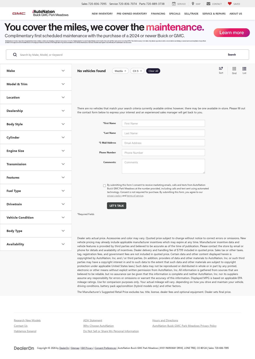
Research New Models (27, 320)
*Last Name (109, 132)
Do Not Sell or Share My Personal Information (111, 331)
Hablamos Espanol (25, 331)
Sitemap (75, 347)
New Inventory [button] (102, 13)
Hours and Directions (165, 320)
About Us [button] (236, 13)
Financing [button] (158, 13)
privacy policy (114, 195)
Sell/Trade (191, 13)
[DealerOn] (24, 348)
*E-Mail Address (107, 142)
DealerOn (64, 347)
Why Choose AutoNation (98, 326)
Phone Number (107, 152)
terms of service (135, 195)
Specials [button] (174, 13)
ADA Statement (92, 320)
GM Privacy (87, 347)
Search (232, 54)
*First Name (109, 123)
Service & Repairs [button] (214, 13)
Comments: (109, 162)
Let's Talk (117, 205)
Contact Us (20, 326)
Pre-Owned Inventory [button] (132, 13)
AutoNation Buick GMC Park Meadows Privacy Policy (184, 326)
